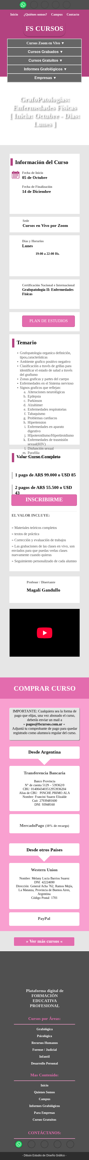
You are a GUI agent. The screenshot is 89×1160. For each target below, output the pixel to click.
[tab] (44, 43)
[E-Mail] (67, 5)
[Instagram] (34, 5)
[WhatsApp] (23, 5)
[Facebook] (56, 5)
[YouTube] (45, 5)
